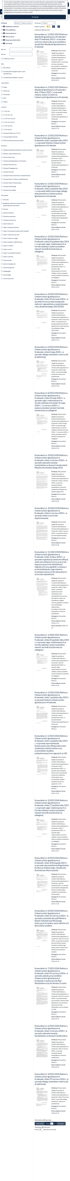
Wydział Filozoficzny (10, 164)
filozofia (6, 199)
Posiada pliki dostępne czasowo (13, 77)
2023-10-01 (55, 176)
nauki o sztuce (7, 249)
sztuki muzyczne (8, 278)
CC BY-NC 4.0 (7, 115)
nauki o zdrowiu (8, 256)
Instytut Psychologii (9, 190)
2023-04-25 (55, 80)
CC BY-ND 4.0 (7, 126)
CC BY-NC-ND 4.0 (9, 118)
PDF (4, 98)
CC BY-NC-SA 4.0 (8, 122)
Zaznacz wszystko (26, 23)
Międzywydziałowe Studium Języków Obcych (17, 150)
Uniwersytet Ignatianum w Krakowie (14, 161)
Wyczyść (17, 23)
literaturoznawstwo (9, 216)
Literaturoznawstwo (9, 220)
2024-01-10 (55, 340)
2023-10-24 (55, 287)
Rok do (3, 54)
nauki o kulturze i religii (10, 238)
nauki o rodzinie (8, 245)
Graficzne (6, 91)
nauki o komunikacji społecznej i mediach (16, 231)
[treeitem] (16, 26)
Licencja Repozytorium (10, 137)
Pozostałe (6, 94)
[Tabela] (59, 26)
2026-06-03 (55, 1067)
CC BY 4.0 (6, 111)
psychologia (7, 275)
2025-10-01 (55, 793)
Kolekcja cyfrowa (8, 58)
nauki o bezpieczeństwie (11, 227)
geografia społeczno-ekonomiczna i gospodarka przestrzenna (14, 204)
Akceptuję (35, 17)
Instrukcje (8, 43)
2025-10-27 (55, 851)
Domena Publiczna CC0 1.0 (11, 133)
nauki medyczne (8, 224)
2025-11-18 (55, 904)
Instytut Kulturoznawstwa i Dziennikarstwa (16, 175)
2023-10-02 (55, 229)
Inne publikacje (10, 30)
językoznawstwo (8, 213)
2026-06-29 (55, 1113)
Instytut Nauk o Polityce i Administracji (15, 179)
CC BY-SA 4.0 (7, 129)
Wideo (5, 102)
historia (5, 209)
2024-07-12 (55, 623)
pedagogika (7, 271)
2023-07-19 (55, 128)
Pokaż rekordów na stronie (45, 1129)
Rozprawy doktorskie (12, 40)
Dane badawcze (10, 33)
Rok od (3, 49)
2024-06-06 (55, 501)
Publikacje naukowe (12, 26)
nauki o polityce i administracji (12, 242)
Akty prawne (9, 36)
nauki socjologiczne (9, 264)
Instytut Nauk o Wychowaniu (12, 183)
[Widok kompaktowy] (53, 26)
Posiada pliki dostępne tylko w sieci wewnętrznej (14, 72)
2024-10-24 (55, 685)
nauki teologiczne (8, 267)
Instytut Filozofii (8, 172)
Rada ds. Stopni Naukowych (12, 153)
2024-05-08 (55, 386)
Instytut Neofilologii (9, 186)
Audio (5, 87)
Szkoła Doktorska (9, 157)
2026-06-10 (55, 961)
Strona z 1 (50, 1123)
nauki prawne (7, 260)
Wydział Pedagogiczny (10, 168)
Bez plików (6, 67)
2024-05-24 (55, 448)
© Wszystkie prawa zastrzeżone (13, 140)
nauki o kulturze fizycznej (11, 234)
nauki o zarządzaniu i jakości (12, 253)
